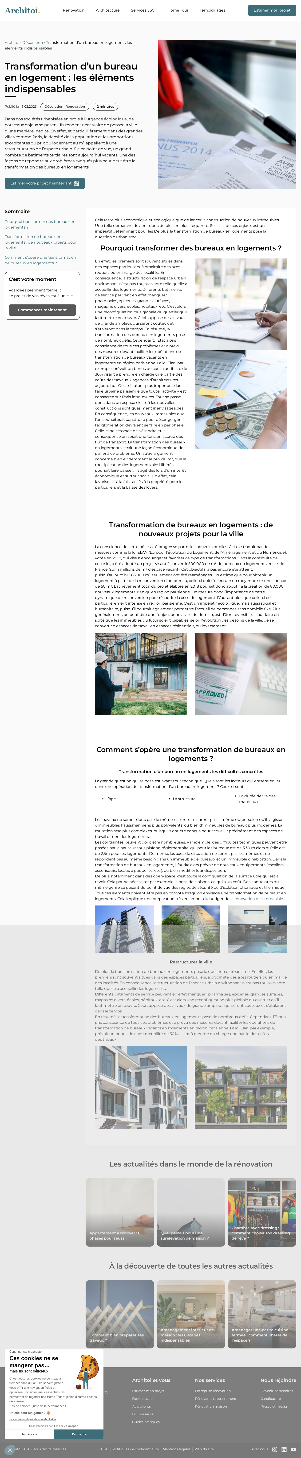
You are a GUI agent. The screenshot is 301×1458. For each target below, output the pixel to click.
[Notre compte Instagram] (274, 1450)
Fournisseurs (142, 1414)
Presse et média (274, 1406)
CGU (105, 1449)
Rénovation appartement (215, 1399)
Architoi (12, 42)
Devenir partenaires (277, 1391)
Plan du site (204, 1449)
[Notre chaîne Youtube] (293, 1450)
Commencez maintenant (42, 310)
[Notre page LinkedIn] (284, 1450)
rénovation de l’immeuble (258, 899)
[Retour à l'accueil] (22, 10)
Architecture (108, 10)
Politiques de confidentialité (136, 1449)
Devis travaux (143, 1399)
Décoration (32, 42)
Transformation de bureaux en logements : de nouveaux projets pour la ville (41, 242)
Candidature (271, 1399)
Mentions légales (176, 1449)
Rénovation (74, 10)
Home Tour (177, 10)
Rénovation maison (211, 1406)
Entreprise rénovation (213, 1391)
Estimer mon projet (272, 10)
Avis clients (141, 1406)
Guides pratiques (146, 1422)
